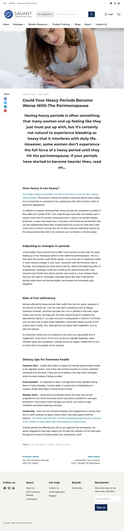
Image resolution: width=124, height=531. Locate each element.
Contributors (31, 499)
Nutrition (51, 445)
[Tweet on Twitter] (5, 102)
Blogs (78, 24)
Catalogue (18, 24)
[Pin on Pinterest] (5, 110)
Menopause (41, 445)
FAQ (5, 3)
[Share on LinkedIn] (5, 106)
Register (53, 496)
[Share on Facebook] (5, 98)
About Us (30, 488)
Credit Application (57, 492)
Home (6, 24)
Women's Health (63, 445)
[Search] (91, 14)
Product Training (61, 24)
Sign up (101, 507)
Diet (32, 445)
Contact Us (101, 24)
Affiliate (12, 3)
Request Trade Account (27, 3)
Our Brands (77, 488)
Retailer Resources (38, 24)
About (87, 24)
